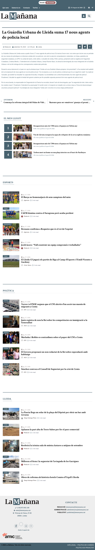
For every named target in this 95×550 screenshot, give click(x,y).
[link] (32, 53)
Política (6, 300)
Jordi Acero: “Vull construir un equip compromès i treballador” (51, 245)
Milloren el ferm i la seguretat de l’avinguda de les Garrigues (50, 461)
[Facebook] (16, 526)
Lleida (40, 47)
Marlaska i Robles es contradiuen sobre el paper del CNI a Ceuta (52, 337)
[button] (89, 16)
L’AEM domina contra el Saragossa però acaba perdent (47, 213)
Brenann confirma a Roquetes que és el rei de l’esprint (47, 229)
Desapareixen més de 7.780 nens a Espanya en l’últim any (55, 126)
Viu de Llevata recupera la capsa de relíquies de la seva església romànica (61, 135)
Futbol (6, 192)
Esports (6, 240)
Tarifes (35, 8)
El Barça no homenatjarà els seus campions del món (46, 197)
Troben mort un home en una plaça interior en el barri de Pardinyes (59, 152)
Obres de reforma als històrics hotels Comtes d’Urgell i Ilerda (50, 477)
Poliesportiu (7, 224)
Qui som (6, 8)
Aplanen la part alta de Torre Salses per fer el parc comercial (50, 429)
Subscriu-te (16, 8)
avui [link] (32, 53)
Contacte (26, 8)
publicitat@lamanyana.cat (76, 512)
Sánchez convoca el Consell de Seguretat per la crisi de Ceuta (50, 369)
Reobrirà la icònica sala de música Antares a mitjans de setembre (52, 445)
